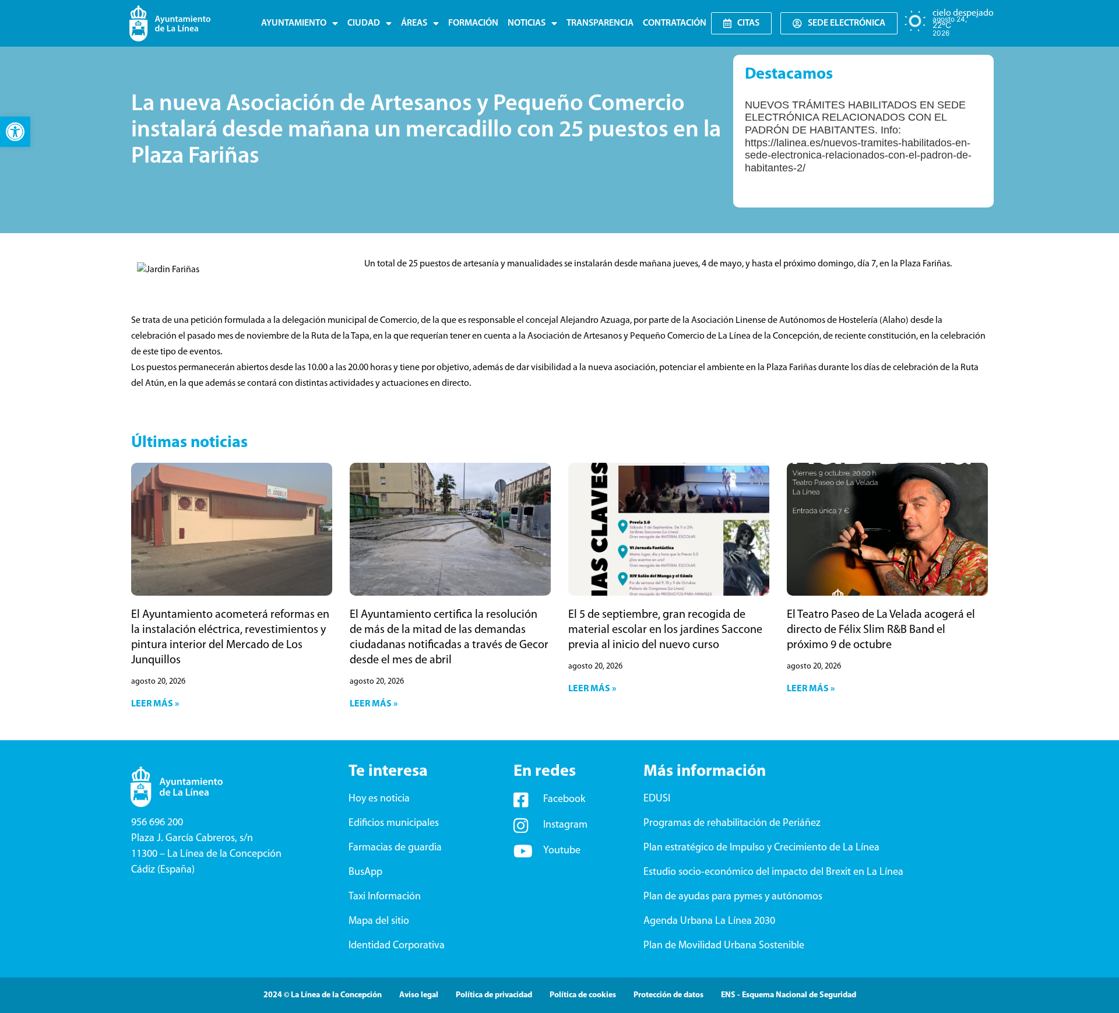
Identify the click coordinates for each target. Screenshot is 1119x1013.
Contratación (674, 23)
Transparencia (600, 23)
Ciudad (363, 23)
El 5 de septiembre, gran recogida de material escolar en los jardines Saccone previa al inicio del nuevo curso (665, 630)
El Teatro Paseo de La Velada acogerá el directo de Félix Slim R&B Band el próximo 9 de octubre (881, 630)
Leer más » (155, 704)
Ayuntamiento (293, 23)
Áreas (414, 23)
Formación (473, 23)
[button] (15, 132)
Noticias (527, 23)
